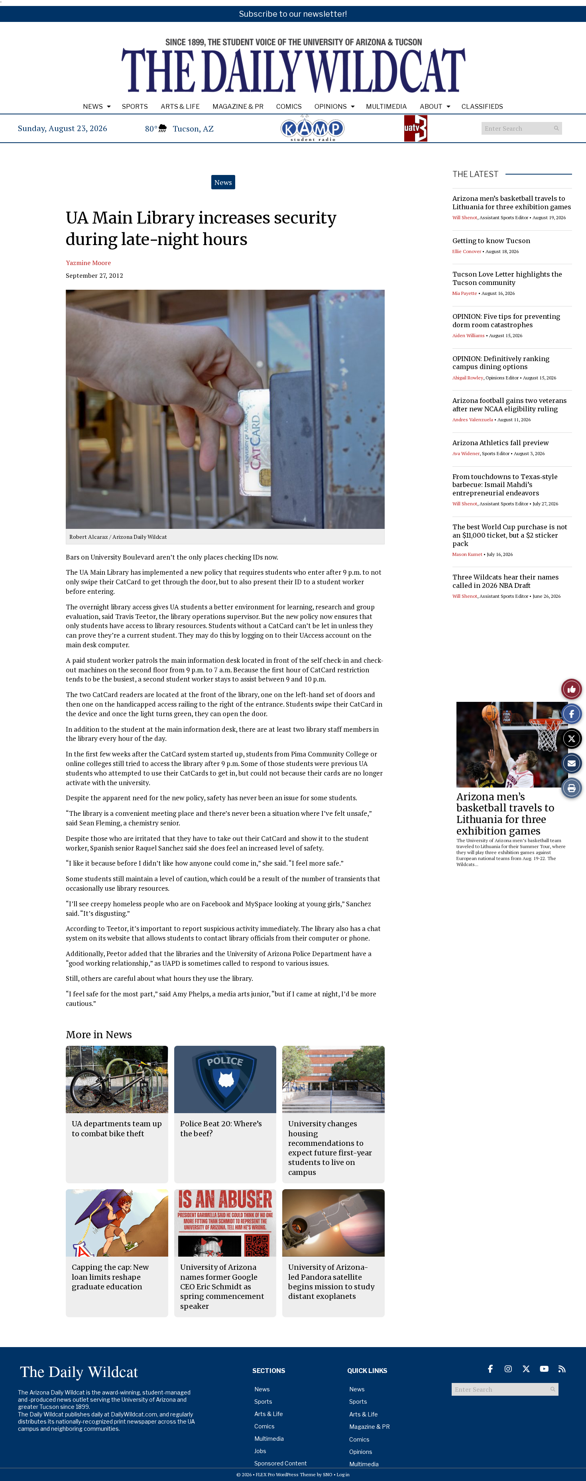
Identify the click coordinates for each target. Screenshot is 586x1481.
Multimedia (386, 106)
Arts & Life (180, 106)
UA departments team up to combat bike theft (117, 1128)
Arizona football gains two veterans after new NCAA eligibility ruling (509, 405)
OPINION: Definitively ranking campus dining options (500, 363)
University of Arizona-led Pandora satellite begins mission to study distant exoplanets (331, 1282)
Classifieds (482, 106)
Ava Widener (466, 453)
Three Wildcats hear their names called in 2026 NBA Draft (505, 581)
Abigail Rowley (467, 378)
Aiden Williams (468, 335)
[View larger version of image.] (225, 409)
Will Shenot (464, 217)
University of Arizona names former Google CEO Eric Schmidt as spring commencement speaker (222, 1286)
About (431, 106)
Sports (135, 106)
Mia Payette (464, 293)
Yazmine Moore (88, 262)
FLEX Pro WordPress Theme (286, 1474)
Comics (289, 106)
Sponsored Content (280, 1463)
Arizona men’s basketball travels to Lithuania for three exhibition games (511, 202)
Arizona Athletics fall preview (500, 443)
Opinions (331, 106)
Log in (343, 1474)
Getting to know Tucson (491, 241)
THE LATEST (475, 174)
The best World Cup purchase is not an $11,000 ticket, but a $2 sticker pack (509, 535)
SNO (327, 1474)
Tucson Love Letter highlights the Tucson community (507, 278)
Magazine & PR (238, 106)
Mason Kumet (467, 554)
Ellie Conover (466, 251)
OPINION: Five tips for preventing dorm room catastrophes (506, 320)
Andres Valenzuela (472, 419)
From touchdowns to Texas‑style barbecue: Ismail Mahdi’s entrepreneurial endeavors (505, 485)
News (93, 106)
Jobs (260, 1451)
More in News (99, 1035)
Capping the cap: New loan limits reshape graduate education (110, 1277)
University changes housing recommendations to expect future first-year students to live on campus (330, 1148)
